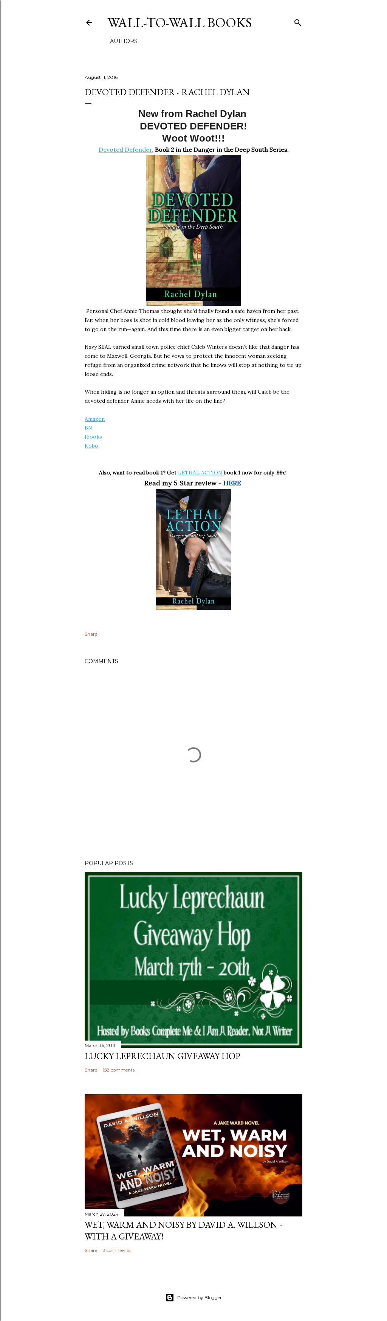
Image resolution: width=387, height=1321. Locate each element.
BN (88, 427)
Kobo (91, 445)
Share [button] (91, 634)
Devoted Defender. (126, 149)
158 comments (119, 1070)
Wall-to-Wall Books (179, 22)
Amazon (95, 419)
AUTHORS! (124, 41)
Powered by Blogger (199, 1297)
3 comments (116, 1250)
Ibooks (93, 436)
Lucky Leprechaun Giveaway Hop (162, 1056)
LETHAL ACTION (201, 472)
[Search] (297, 21)
